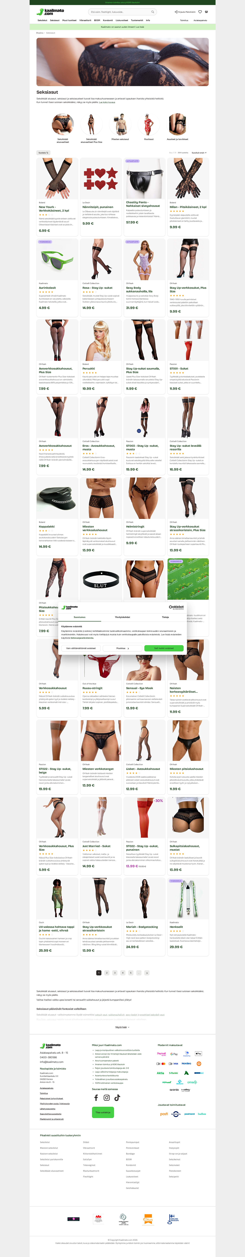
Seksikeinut (174, 1159)
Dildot (86, 1142)
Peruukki (89, 368)
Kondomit (108, 20)
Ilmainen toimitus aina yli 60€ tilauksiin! (122, 2)
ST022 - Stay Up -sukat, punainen (142, 847)
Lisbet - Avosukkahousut (143, 769)
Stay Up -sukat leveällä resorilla (186, 447)
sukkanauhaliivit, (116, 1014)
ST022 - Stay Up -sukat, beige (55, 770)
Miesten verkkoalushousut (95, 528)
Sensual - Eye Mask (139, 688)
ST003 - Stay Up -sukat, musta (142, 447)
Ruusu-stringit (93, 688)
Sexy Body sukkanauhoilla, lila (139, 289)
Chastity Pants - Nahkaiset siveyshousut (143, 204)
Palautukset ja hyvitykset (51, 1098)
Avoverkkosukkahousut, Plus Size (55, 370)
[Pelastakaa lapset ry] (74, 1219)
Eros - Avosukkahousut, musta (99, 447)
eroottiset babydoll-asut (152, 1014)
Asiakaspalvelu (200, 20)
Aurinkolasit (47, 287)
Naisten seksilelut (49, 1153)
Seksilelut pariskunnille (51, 1159)
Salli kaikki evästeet (164, 648)
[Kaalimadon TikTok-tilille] (117, 1097)
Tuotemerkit (137, 20)
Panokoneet (175, 1170)
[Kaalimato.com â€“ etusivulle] (50, 1046)
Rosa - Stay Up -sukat (97, 287)
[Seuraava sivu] (146, 972)
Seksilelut (42, 20)
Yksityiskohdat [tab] (122, 617)
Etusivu (39, 33)
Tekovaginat (89, 1165)
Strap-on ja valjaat (178, 1153)
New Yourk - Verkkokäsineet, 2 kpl (54, 208)
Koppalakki (47, 526)
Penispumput (132, 1142)
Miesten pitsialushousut (187, 769)
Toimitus (184, 20)
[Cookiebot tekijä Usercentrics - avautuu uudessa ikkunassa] (171, 607)
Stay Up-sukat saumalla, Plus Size (143, 370)
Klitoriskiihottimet (92, 1153)
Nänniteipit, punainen (98, 207)
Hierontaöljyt (132, 1182)
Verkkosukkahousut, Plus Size (56, 847)
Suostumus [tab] (79, 617)
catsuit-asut (101, 1014)
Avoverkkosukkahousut (55, 445)
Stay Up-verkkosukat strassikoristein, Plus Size (188, 528)
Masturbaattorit (91, 1170)
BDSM (97, 20)
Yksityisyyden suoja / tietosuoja (55, 1104)
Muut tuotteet (69, 20)
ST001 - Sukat (179, 368)
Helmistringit (135, 526)
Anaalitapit (174, 1142)
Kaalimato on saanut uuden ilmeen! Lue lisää (122, 27)
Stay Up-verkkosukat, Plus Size (188, 289)
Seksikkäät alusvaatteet (52, 1170)
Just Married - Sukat (96, 846)
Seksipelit (174, 1176)
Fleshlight (88, 1176)
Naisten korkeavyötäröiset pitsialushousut (183, 691)
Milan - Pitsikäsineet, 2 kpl (188, 207)
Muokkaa (120, 648)
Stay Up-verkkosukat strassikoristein (97, 928)
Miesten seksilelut (49, 1147)
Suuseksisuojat (133, 1170)
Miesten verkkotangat (98, 769)
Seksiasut (54, 20)
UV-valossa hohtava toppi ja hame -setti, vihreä (57, 928)
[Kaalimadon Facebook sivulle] (96, 1097)
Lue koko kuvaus (107, 102)
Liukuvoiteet (122, 20)
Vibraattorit (85, 20)
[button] (152, 12)
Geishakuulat (132, 1188)
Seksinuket (174, 1165)
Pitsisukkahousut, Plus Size (54, 609)
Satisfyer (87, 1159)
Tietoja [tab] (165, 617)
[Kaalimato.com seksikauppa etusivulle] (61, 11)
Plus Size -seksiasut (46, 1019)
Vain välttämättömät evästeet (81, 648)
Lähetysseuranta (47, 1109)
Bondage (130, 1153)
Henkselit (176, 927)
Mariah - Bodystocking (142, 927)
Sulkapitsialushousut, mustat (185, 847)
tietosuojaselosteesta (82, 638)
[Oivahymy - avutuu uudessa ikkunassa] (148, 1219)
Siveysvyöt (174, 1147)
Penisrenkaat (132, 1147)
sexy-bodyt (131, 1014)
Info (148, 20)
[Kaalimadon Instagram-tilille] (107, 1097)
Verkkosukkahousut (53, 688)
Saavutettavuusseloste (50, 1114)
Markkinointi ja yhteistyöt (52, 1119)
